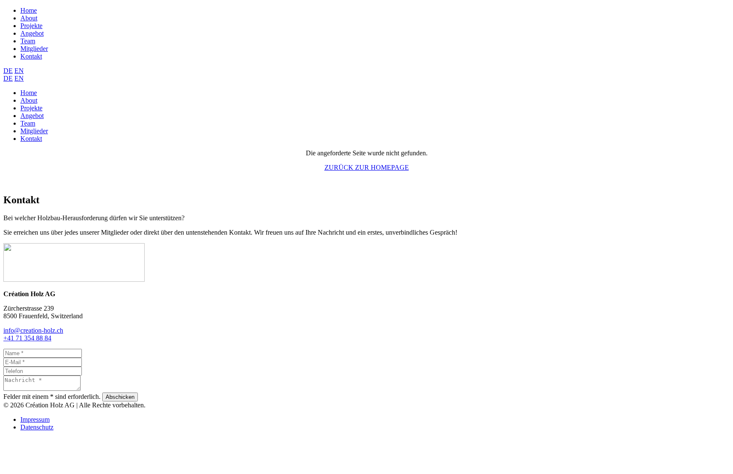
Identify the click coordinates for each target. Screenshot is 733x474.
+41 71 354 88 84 (27, 338)
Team (27, 41)
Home (28, 10)
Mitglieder (34, 48)
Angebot (32, 33)
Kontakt (31, 56)
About (28, 18)
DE (8, 70)
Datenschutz (36, 427)
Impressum (35, 419)
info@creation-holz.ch (33, 330)
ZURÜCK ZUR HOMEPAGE (367, 167)
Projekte (31, 25)
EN (19, 70)
